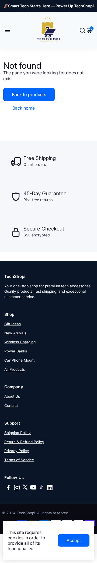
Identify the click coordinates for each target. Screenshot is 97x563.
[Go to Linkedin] (49, 488)
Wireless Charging (20, 342)
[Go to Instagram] (16, 488)
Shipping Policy (17, 433)
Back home (23, 108)
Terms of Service (19, 460)
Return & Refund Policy (24, 442)
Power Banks (15, 351)
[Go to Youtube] (33, 488)
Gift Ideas (12, 324)
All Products (14, 369)
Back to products (29, 94)
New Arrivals (15, 333)
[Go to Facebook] (8, 488)
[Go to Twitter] (25, 488)
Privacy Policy (16, 451)
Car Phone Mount (19, 360)
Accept (74, 540)
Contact (11, 405)
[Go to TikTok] (41, 488)
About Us (12, 396)
